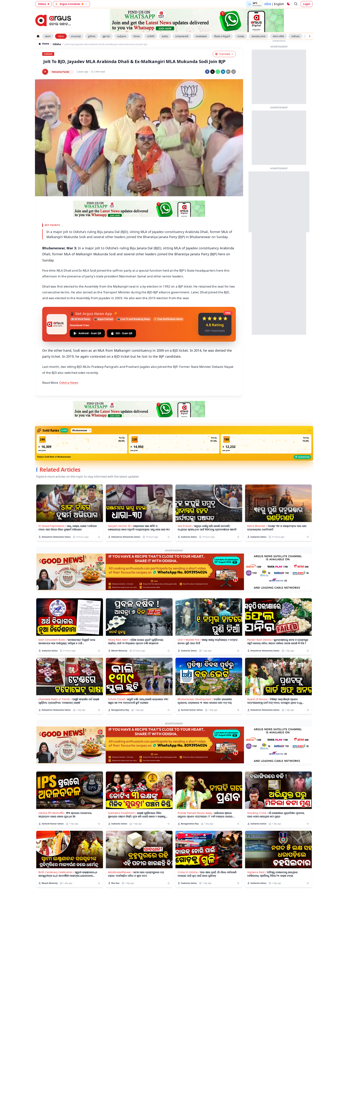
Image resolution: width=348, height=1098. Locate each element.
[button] (82, 444)
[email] (228, 71)
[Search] (296, 4)
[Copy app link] (233, 71)
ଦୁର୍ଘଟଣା (91, 36)
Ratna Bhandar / (257, 526)
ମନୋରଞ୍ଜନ (201, 36)
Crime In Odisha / (188, 872)
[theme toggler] (288, 4)
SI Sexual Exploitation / (52, 526)
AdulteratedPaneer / (120, 872)
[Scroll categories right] (309, 36)
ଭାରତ (48, 36)
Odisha (57, 44)
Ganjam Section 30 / (120, 526)
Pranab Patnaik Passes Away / (196, 813)
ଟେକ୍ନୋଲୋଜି (181, 36)
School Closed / (117, 699)
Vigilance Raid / (256, 872)
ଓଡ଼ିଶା (61, 36)
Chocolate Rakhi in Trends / (55, 699)
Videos (42, 4)
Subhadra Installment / (122, 813)
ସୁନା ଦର (106, 36)
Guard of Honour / (258, 699)
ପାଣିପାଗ (295, 36)
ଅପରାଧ (240, 36)
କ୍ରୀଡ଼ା (165, 36)
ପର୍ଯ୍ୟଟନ (121, 36)
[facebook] (207, 71)
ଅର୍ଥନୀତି (150, 36)
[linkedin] (223, 71)
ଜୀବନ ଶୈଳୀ (278, 36)
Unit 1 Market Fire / (189, 639)
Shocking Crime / (257, 813)
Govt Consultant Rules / (52, 639)
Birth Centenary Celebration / (56, 872)
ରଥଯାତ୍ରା (76, 36)
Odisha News (68, 382)
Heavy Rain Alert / (119, 639)
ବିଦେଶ (136, 36)
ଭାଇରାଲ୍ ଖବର (259, 36)
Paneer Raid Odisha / (260, 639)
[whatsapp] (218, 71)
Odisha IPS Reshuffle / (51, 813)
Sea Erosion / (185, 526)
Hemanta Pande (60, 71)
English (279, 4)
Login (306, 4)
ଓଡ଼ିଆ (267, 4)
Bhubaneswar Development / (195, 699)
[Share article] (99, 537)
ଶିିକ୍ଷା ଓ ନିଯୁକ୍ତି (222, 36)
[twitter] (212, 71)
